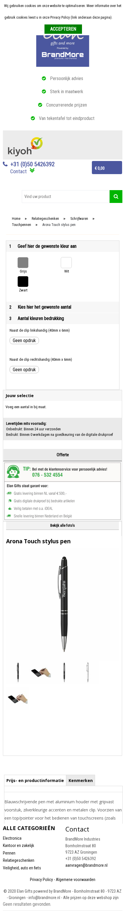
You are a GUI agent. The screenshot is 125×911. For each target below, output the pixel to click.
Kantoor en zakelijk (18, 845)
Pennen (9, 853)
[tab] (35, 780)
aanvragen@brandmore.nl (86, 865)
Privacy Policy (41, 880)
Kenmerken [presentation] (81, 780)
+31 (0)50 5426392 (32, 164)
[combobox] (66, 196)
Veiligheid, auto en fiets (22, 868)
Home (16, 219)
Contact (18, 171)
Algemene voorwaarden (75, 880)
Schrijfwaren (79, 219)
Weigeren (91, 29)
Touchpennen (21, 225)
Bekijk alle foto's (62, 525)
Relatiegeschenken (45, 219)
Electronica (12, 838)
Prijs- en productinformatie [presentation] (35, 780)
